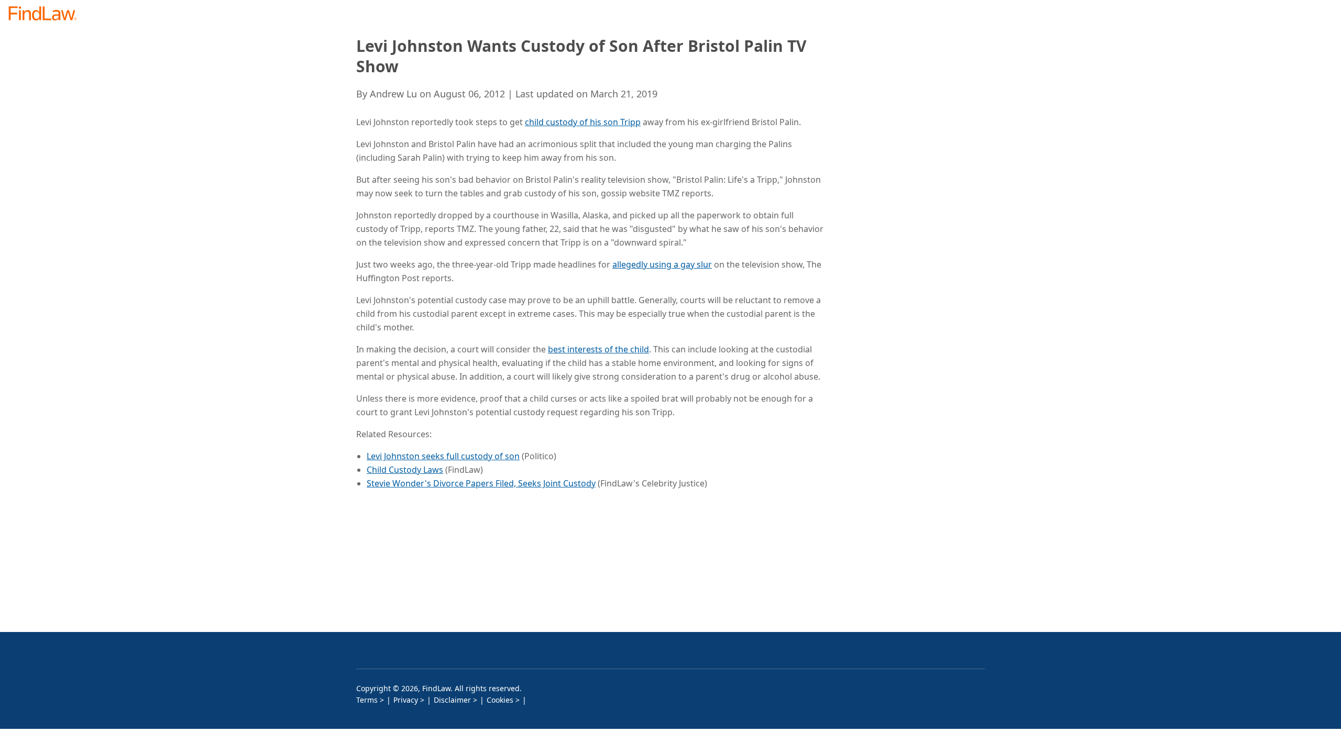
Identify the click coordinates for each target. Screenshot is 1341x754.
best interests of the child (598, 349)
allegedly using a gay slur (662, 264)
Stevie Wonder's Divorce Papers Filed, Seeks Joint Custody (481, 483)
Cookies (500, 700)
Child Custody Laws (405, 469)
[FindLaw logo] (46, 14)
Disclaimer (452, 700)
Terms (367, 700)
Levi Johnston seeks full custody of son (443, 456)
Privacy (405, 700)
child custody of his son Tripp (583, 122)
